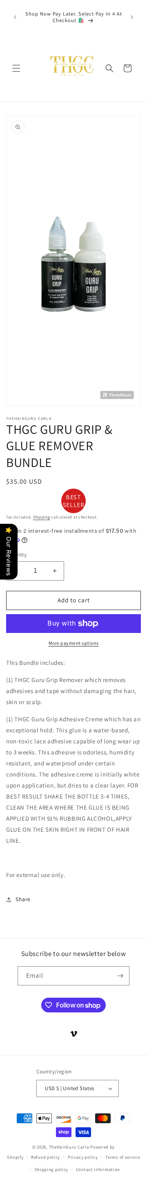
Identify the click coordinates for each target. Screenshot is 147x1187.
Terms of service (122, 1157)
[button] (16, 68)
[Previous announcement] (15, 17)
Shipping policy (52, 1169)
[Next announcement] (132, 17)
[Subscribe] (120, 975)
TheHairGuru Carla (69, 1147)
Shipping (41, 517)
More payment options (74, 643)
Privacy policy (83, 1157)
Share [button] (23, 899)
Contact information (98, 1169)
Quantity (16, 554)
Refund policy (45, 1157)
